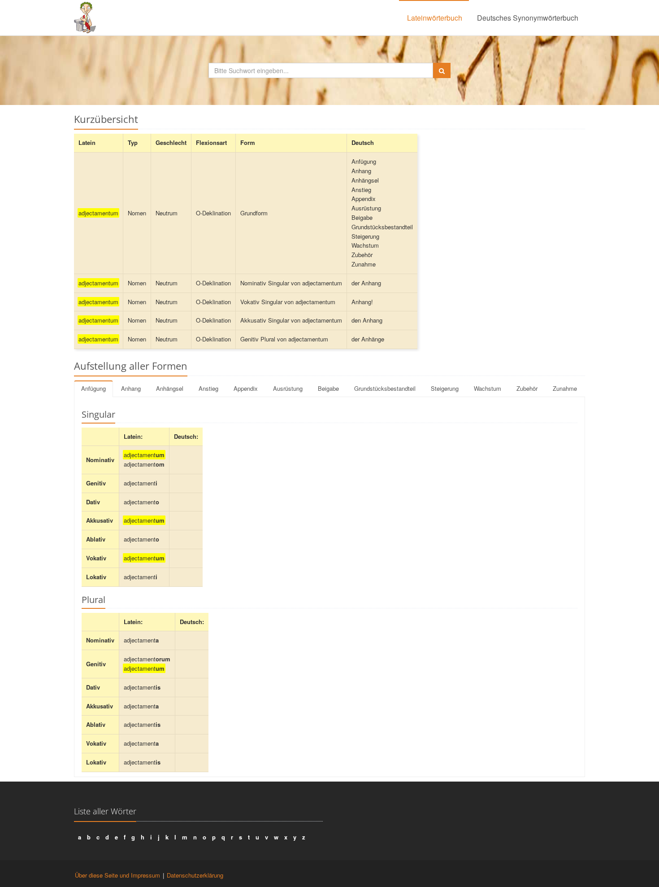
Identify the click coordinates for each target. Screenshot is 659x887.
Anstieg (208, 388)
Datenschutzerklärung (195, 875)
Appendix (246, 388)
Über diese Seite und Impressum (117, 875)
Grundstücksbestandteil (385, 388)
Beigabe (328, 388)
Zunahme (565, 388)
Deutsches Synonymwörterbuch (527, 18)
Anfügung (93, 388)
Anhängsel (169, 388)
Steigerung (445, 388)
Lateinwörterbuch (434, 18)
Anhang (131, 388)
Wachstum (487, 388)
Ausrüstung (288, 388)
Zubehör (527, 388)
